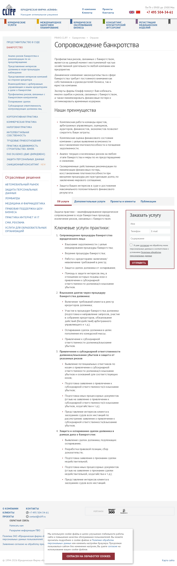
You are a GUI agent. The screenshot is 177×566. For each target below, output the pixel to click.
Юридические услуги (17, 23)
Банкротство (15, 47)
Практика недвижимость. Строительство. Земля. (22, 147)
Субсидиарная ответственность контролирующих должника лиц (25, 107)
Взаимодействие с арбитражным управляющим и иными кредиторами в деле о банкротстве (27, 87)
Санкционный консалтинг (23, 164)
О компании (89, 9)
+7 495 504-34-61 (160, 12)
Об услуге (63, 201)
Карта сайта (168, 560)
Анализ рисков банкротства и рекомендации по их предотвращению (23, 59)
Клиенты (87, 12)
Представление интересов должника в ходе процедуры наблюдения (24, 69)
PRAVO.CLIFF (61, 37)
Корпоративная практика (22, 116)
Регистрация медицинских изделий (148, 25)
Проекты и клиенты (123, 201)
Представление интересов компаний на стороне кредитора (27, 78)
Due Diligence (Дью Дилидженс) (26, 154)
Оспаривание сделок (19, 101)
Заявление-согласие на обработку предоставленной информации (38, 544)
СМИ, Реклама (14, 222)
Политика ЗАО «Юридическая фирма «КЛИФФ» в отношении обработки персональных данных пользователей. (41, 538)
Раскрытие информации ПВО (25, 530)
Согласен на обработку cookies (88, 556)
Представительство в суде (23, 42)
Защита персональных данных (25, 159)
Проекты (108, 9)
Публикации (148, 201)
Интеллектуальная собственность (18, 134)
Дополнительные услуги (89, 201)
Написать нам (17, 525)
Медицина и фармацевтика (25, 203)
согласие (144, 245)
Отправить (139, 262)
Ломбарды (12, 198)
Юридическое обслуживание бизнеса (83, 25)
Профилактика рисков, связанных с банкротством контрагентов (26, 96)
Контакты (108, 12)
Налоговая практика (19, 127)
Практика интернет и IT (22, 217)
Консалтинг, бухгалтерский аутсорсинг (115, 25)
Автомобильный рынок (22, 184)
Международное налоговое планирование (50, 25)
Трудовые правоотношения (24, 140)
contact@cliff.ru (37, 516)
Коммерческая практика (21, 121)
